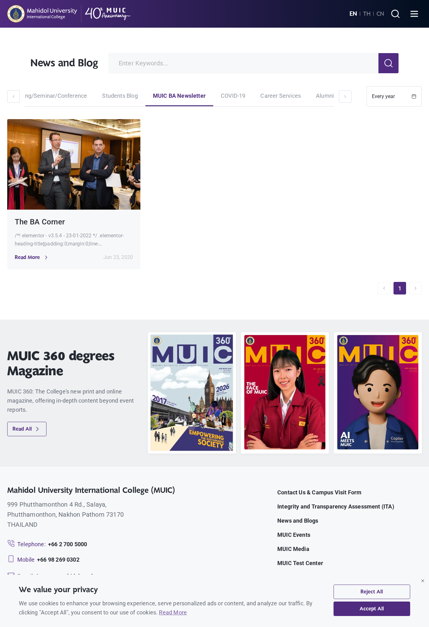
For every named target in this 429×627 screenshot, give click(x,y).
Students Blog (120, 95)
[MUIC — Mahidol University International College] (69, 14)
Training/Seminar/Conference (49, 95)
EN (353, 14)
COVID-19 (233, 95)
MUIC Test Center (300, 563)
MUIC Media (293, 549)
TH (367, 14)
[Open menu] (414, 13)
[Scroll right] (345, 96)
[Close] (423, 581)
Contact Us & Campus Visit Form (319, 492)
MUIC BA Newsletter (179, 95)
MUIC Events (293, 534)
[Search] (395, 13)
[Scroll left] (13, 96)
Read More (173, 612)
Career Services (280, 95)
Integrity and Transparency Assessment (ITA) (335, 506)
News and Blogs (297, 520)
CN (380, 14)
